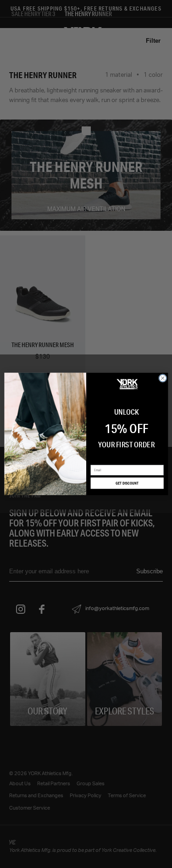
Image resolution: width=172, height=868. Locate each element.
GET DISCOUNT (127, 483)
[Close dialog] (162, 378)
